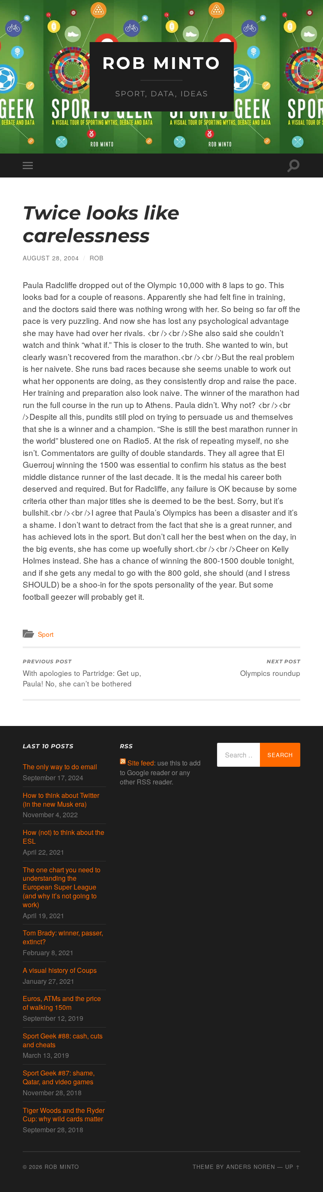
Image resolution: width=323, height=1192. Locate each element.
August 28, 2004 (51, 257)
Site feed (140, 763)
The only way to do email (60, 767)
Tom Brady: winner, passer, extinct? (63, 937)
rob (97, 257)
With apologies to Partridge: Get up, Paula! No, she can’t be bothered (82, 673)
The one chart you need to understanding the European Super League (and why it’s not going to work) (62, 887)
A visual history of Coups (60, 970)
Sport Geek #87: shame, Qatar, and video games (59, 1077)
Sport (45, 633)
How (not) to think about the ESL (63, 837)
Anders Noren (250, 1167)
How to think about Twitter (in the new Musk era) (61, 800)
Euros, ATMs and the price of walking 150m (62, 1003)
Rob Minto (161, 63)
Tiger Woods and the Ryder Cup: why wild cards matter (64, 1115)
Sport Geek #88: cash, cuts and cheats (63, 1040)
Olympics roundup (270, 668)
